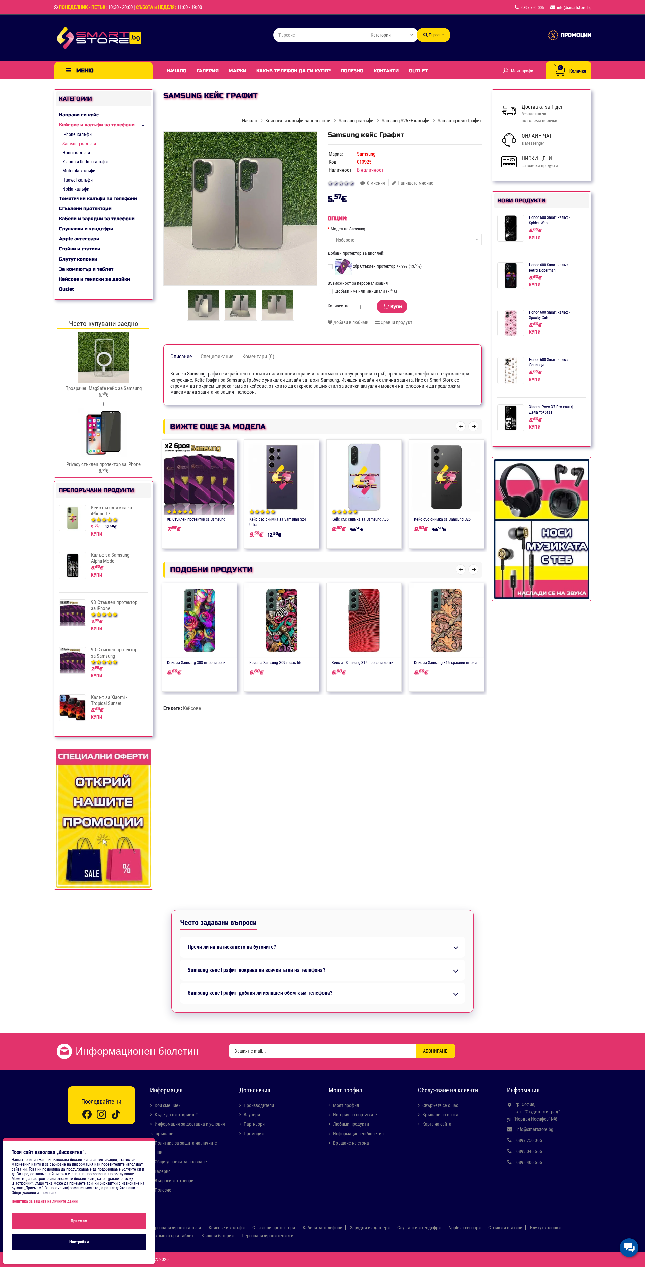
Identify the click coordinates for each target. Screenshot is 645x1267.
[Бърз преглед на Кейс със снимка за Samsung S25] (466, 519)
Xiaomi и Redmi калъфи (85, 161)
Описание (181, 356)
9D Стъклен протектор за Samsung (114, 653)
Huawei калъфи (77, 180)
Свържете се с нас (440, 1105)
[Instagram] (101, 1114)
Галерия (208, 71)
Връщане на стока (351, 1143)
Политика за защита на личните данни (45, 1201)
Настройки (79, 1241)
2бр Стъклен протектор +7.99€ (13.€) (387, 266)
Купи (396, 306)
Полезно (352, 71)
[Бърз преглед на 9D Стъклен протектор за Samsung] (219, 519)
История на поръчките (355, 1114)
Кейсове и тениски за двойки (94, 279)
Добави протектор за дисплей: (356, 253)
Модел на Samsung (348, 228)
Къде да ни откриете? (176, 1114)
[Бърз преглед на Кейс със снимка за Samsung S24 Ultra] (301, 519)
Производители (259, 1105)
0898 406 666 (529, 1162)
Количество (339, 305)
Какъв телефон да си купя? (293, 71)
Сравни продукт (396, 322)
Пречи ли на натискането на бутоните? (232, 947)
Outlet (418, 71)
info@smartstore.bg (534, 1129)
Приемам (79, 1220)
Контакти (386, 71)
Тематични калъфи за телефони (98, 198)
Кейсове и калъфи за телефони (97, 125)
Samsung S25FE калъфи (406, 121)
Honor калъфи (76, 152)
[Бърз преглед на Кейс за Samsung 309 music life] (301, 662)
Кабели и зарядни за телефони (97, 219)
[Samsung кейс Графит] (240, 208)
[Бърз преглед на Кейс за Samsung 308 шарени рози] (219, 662)
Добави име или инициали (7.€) (365, 291)
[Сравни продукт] (206, 519)
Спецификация (217, 356)
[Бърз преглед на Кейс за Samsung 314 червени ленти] (384, 662)
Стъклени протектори (85, 208)
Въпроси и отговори (174, 1180)
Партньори (254, 1124)
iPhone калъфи (77, 134)
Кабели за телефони (322, 1227)
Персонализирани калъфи (175, 1227)
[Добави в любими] (193, 519)
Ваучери (252, 1114)
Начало (176, 71)
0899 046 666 (529, 1151)
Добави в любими (350, 322)
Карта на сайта (437, 1124)
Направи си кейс (79, 115)
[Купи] (180, 519)
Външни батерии (217, 1235)
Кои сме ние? (167, 1105)
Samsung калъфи (79, 143)
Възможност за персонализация (358, 283)
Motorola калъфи (78, 170)
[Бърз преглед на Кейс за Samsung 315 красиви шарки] (466, 662)
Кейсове (192, 708)
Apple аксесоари (79, 239)
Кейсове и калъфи (227, 1227)
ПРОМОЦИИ (576, 35)
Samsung (366, 154)
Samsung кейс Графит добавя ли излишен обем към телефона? (260, 993)
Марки (237, 71)
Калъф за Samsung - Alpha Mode (111, 558)
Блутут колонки (78, 259)
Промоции (254, 1133)
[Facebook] (87, 1114)
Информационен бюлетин (358, 1133)
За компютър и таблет (86, 269)
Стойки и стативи (79, 249)
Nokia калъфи (75, 189)
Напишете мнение (415, 183)
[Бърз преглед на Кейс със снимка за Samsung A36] (384, 519)
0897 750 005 (529, 1140)
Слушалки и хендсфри (86, 229)
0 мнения (376, 183)
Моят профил (346, 1105)
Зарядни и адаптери (370, 1227)
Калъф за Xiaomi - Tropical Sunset (109, 700)
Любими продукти (351, 1124)
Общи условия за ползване (181, 1161)
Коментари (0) (258, 356)
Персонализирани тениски (267, 1235)
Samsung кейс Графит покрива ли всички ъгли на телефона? (256, 970)
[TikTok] (116, 1114)
